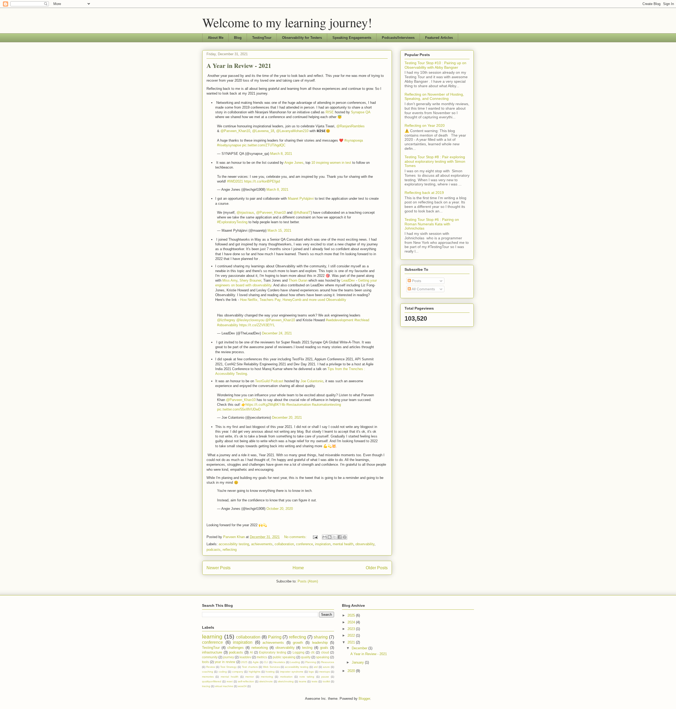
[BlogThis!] (329, 537)
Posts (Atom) (308, 581)
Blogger (364, 699)
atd (316, 666)
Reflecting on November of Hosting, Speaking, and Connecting (434, 96)
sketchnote (266, 681)
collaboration (284, 544)
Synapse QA (360, 112)
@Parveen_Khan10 (235, 131)
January (358, 662)
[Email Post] (315, 537)
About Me (215, 38)
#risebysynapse (229, 145)
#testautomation (298, 405)
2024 (352, 622)
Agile (256, 662)
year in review (225, 662)
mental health (343, 544)
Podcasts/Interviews (398, 38)
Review (210, 666)
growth (298, 643)
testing (307, 648)
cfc (313, 652)
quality (306, 657)
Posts (416, 281)
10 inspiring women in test (331, 163)
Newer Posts (218, 568)
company (237, 671)
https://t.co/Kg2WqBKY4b (265, 405)
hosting (270, 671)
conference (304, 544)
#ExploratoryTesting (232, 222)
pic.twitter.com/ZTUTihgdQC (263, 145)
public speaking (284, 657)
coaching (207, 671)
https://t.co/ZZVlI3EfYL (257, 325)
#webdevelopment (339, 320)
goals (324, 648)
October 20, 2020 (279, 509)
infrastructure (212, 652)
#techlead (361, 320)
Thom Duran (298, 280)
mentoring (267, 676)
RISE (330, 112)
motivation (286, 676)
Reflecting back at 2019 (424, 192)
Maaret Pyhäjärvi (301, 198)
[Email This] (324, 537)
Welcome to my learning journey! (287, 22)
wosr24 (242, 686)
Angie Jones (293, 163)
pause (325, 676)
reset (230, 681)
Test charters (250, 666)
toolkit (326, 681)
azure (326, 666)
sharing (321, 637)
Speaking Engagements (351, 38)
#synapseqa (353, 140)
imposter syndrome (291, 671)
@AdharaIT (302, 212)
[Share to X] (334, 537)
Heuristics (279, 662)
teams (302, 681)
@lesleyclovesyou (250, 320)
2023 (352, 629)
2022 (352, 635)
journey (228, 657)
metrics (262, 657)
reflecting (230, 550)
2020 (352, 671)
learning (212, 636)
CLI (266, 662)
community (210, 657)
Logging (298, 652)
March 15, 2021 (279, 230)
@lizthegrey (226, 320)
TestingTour (261, 38)
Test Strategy (228, 666)
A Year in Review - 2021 (238, 65)
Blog (238, 38)
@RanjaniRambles (350, 126)
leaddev (245, 657)
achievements (262, 544)
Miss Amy (229, 280)
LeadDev (348, 280)
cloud (325, 652)
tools (205, 662)
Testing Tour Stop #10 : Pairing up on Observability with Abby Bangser (435, 65)
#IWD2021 (235, 181)
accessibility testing (234, 544)
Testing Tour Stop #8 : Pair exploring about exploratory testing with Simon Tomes (435, 161)
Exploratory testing (272, 652)
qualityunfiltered (211, 681)
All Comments (423, 289)
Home (298, 568)
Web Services (271, 666)
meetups (324, 671)
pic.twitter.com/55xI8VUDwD (239, 409)
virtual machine (224, 686)
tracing (206, 686)
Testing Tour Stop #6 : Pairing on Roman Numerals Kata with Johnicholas (432, 224)
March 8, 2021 (281, 154)
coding (223, 671)
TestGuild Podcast (269, 381)
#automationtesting (326, 405)
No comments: (296, 537)
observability (364, 544)
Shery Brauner (250, 280)
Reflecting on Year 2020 (425, 125)
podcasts (213, 550)
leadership (320, 643)
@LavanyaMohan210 (292, 131)
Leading (295, 662)
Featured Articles (439, 38)
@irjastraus (245, 212)
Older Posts (377, 568)
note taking (306, 676)
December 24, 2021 (277, 333)
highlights (254, 671)
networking (259, 648)
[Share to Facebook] (339, 537)
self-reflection (246, 681)
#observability (227, 325)
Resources (327, 662)
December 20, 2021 (287, 417)
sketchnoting (286, 681)
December (360, 648)
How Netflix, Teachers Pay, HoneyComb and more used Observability (293, 300)
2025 (244, 662)
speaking (322, 657)
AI (251, 652)
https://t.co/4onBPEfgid (262, 181)
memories (208, 676)
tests (314, 681)
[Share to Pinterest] (344, 537)
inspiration (323, 544)
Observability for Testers (302, 38)
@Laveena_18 (263, 131)
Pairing (274, 637)
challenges (235, 648)
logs (311, 671)
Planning (310, 662)
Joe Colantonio (312, 381)
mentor (249, 676)
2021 (352, 642)
